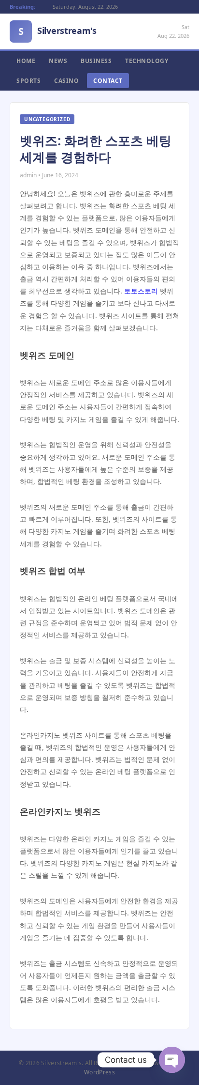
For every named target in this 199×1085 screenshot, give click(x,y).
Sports (28, 81)
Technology (146, 61)
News (58, 61)
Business (96, 61)
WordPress (99, 1072)
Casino (66, 81)
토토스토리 (141, 290)
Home (25, 61)
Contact (108, 81)
